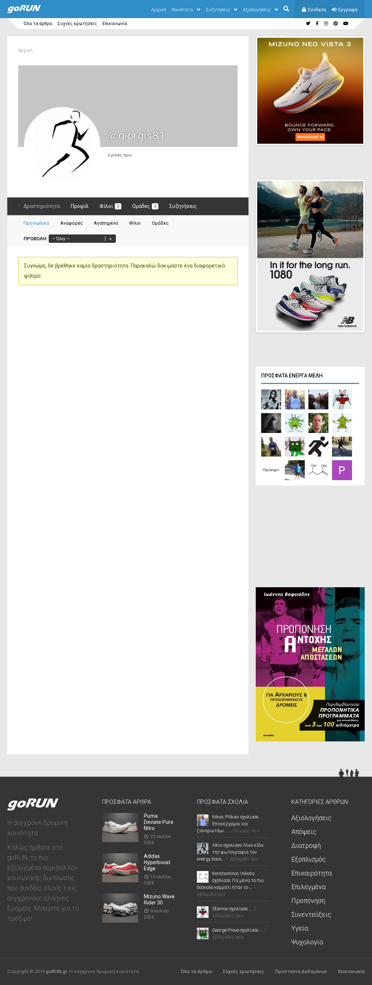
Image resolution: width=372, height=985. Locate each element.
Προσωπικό (36, 223)
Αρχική (158, 9)
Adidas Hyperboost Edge (157, 862)
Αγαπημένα (106, 223)
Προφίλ (80, 206)
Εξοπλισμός (308, 859)
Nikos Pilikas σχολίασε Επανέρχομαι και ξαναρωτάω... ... (228, 823)
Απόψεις (303, 831)
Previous (321, 133)
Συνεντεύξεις (311, 914)
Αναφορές (71, 223)
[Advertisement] (310, 538)
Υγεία (299, 928)
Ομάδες (144, 206)
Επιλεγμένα (308, 887)
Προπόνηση (308, 900)
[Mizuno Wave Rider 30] (120, 920)
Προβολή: (35, 238)
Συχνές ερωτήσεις (77, 23)
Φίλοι (109, 206)
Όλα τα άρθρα (38, 23)
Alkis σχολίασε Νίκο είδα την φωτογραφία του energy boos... (230, 852)
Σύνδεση (317, 9)
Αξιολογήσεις (257, 9)
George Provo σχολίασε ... (237, 930)
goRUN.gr (56, 971)
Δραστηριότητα (42, 206)
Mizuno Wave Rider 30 (159, 900)
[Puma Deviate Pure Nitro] (120, 839)
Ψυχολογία (307, 942)
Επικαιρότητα (311, 873)
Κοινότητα (182, 9)
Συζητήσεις (218, 9)
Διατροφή (306, 845)
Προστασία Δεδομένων (301, 971)
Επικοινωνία (114, 23)
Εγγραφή (347, 9)
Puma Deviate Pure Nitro (158, 822)
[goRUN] (31, 11)
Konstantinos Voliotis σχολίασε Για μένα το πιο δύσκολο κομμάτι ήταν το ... (230, 880)
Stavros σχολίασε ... (232, 908)
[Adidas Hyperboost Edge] (120, 880)
